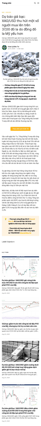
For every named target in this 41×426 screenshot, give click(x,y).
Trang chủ (6, 3)
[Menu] (38, 3)
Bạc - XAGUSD (6, 12)
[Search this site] (35, 3)
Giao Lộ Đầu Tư (13, 47)
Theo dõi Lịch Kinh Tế (20, 129)
